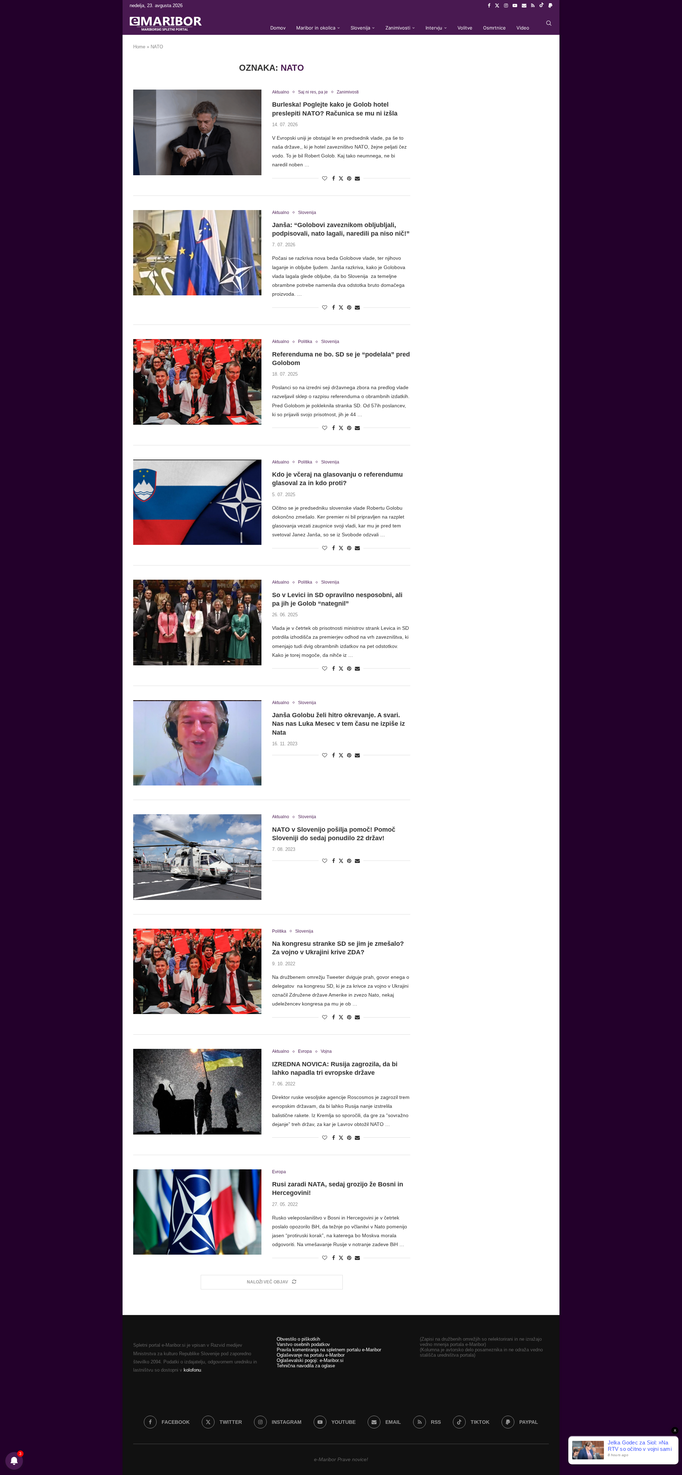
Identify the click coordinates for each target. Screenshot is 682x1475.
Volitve (465, 28)
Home (139, 46)
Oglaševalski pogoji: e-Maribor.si (310, 1360)
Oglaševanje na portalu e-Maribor (311, 1355)
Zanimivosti (397, 28)
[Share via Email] (357, 178)
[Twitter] (497, 5)
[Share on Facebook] (333, 178)
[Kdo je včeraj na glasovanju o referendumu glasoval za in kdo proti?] (197, 502)
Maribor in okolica (315, 28)
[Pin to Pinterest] (349, 178)
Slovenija (360, 28)
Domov (278, 28)
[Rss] (533, 5)
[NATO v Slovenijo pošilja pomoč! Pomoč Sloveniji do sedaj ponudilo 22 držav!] (197, 857)
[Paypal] (550, 5)
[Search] (548, 23)
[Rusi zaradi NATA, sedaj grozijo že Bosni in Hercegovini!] (197, 1212)
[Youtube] (515, 5)
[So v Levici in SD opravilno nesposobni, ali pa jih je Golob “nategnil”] (197, 622)
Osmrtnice (494, 28)
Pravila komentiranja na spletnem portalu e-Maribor (329, 1349)
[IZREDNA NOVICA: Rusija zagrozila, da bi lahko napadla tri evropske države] (197, 1091)
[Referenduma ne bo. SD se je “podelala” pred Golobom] (197, 381)
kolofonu (192, 1370)
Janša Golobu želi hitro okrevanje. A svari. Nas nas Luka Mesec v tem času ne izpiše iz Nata (338, 724)
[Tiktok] (541, 5)
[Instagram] (506, 5)
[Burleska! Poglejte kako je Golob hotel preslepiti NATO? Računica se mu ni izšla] (197, 132)
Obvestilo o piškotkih (298, 1339)
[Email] (524, 5)
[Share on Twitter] (341, 178)
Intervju (434, 28)
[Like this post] (324, 178)
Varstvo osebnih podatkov (303, 1344)
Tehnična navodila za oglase (306, 1365)
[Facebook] (489, 5)
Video (522, 28)
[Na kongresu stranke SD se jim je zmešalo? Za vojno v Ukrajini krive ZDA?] (197, 971)
